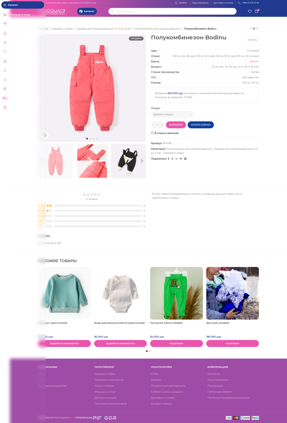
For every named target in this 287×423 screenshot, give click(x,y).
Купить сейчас (201, 124)
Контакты (213, 373)
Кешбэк (156, 379)
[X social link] (172, 159)
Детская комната (106, 397)
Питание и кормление (109, 379)
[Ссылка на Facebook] (168, 159)
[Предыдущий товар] (250, 28)
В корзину (176, 124)
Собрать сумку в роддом (167, 391)
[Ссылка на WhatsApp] (177, 159)
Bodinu (252, 39)
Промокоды (215, 385)
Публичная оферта (219, 391)
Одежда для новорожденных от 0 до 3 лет (103, 28)
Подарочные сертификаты (168, 385)
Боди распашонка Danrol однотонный (119, 322)
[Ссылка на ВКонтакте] (181, 159)
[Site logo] (52, 10)
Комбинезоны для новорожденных (157, 28)
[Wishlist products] (249, 11)
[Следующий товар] (257, 28)
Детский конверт (218, 322)
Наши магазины (217, 379)
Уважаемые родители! (52, 385)
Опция (155, 108)
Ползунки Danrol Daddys (166, 322)
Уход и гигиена (104, 385)
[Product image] (64, 293)
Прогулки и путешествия (111, 403)
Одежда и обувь (62, 28)
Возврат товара (161, 403)
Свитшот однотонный (52, 322)
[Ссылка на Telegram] (185, 159)
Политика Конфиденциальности (228, 397)
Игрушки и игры (105, 391)
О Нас (155, 373)
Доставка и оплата (163, 397)
